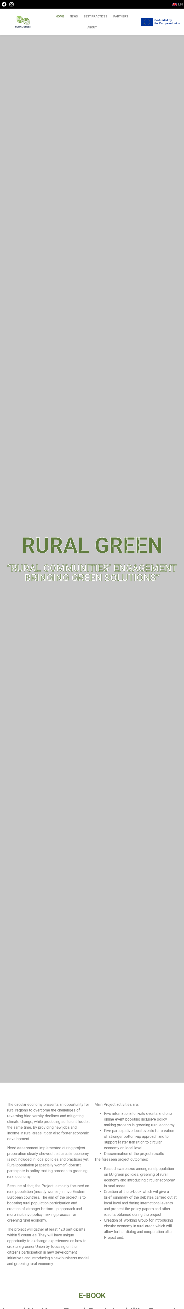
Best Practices (95, 16)
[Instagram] (11, 4)
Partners (120, 16)
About (92, 27)
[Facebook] (4, 4)
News (74, 16)
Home (60, 16)
